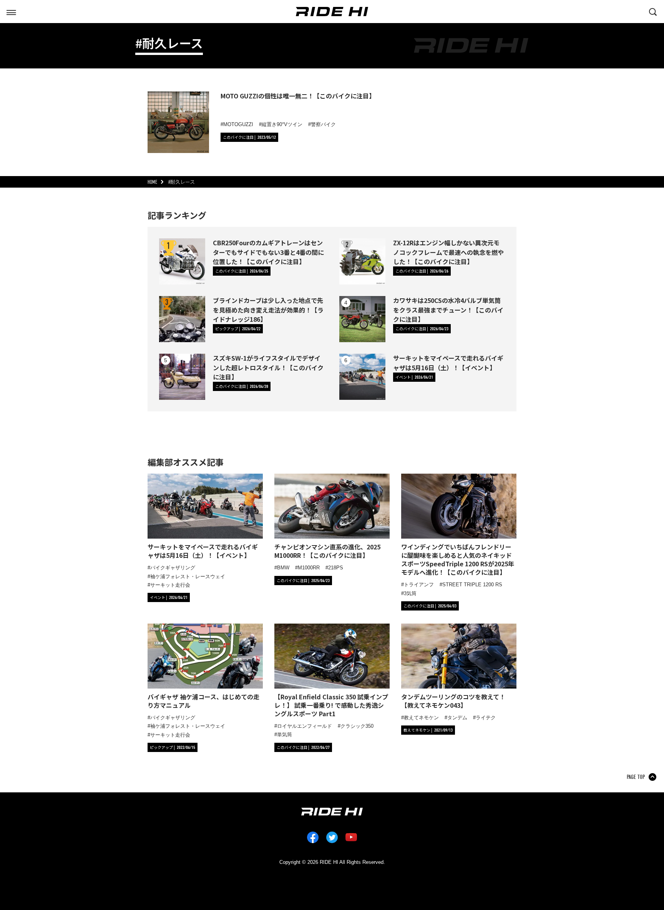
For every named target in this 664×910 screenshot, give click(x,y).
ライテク (486, 717)
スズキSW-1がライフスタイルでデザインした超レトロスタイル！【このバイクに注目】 (268, 367)
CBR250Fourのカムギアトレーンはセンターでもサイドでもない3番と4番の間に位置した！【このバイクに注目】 (268, 252)
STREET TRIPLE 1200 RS (472, 584)
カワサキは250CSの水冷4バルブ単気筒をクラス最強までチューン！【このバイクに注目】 (448, 309)
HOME (152, 182)
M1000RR (309, 568)
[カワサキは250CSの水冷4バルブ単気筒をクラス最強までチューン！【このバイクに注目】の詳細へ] (362, 319)
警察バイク (323, 124)
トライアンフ (419, 584)
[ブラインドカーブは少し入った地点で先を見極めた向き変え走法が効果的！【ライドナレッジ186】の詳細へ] (182, 319)
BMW (283, 568)
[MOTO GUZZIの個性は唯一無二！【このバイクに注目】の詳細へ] (178, 122)
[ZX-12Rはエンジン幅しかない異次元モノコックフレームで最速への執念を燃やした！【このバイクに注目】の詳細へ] (362, 261)
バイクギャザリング (172, 568)
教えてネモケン (421, 717)
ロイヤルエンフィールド (304, 726)
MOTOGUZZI (238, 124)
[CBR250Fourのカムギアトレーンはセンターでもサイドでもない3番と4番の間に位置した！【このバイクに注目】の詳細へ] (182, 261)
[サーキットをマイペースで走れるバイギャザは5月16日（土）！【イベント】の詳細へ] (362, 377)
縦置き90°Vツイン (282, 124)
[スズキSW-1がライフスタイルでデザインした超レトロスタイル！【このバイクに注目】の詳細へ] (182, 377)
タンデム (457, 717)
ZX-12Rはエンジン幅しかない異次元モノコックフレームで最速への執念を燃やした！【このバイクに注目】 (448, 252)
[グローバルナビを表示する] (11, 11)
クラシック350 (357, 726)
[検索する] (653, 11)
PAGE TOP (636, 777)
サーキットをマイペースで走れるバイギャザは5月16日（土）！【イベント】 (448, 362)
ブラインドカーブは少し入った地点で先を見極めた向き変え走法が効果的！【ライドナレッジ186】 (268, 309)
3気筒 (410, 593)
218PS (335, 568)
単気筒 (284, 734)
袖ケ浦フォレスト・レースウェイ (187, 576)
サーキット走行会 (170, 585)
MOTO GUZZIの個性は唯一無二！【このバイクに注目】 (298, 95)
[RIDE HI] (332, 11)
